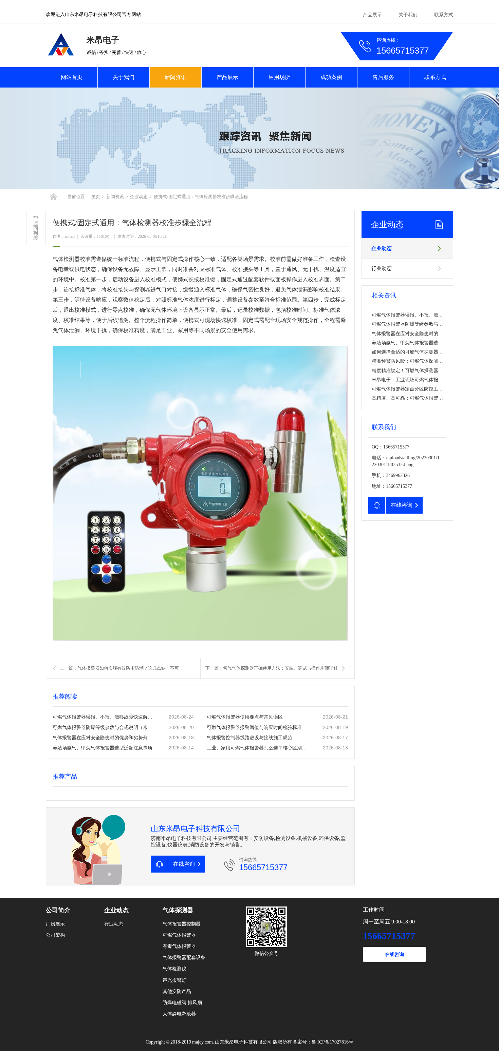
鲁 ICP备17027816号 (332, 1042)
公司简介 (58, 910)
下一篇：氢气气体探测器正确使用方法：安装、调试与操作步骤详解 (271, 668)
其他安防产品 (177, 991)
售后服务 (383, 77)
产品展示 (372, 14)
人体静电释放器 (179, 1013)
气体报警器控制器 (182, 923)
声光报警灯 (174, 980)
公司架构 (55, 935)
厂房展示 (55, 923)
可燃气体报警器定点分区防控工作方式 (412, 388)
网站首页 (71, 77)
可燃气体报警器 (179, 935)
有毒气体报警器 (179, 946)
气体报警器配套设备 (184, 957)
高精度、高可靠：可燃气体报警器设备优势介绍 (422, 398)
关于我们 (408, 14)
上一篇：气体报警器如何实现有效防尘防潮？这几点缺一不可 (119, 668)
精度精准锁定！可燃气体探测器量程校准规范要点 (424, 370)
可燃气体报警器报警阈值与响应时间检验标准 (254, 727)
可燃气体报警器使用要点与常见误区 (245, 717)
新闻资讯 (175, 77)
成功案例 (331, 77)
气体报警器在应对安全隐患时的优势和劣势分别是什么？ (104, 737)
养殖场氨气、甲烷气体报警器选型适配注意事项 (102, 747)
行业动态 (381, 268)
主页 (95, 196)
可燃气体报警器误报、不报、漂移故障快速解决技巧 (104, 717)
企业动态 (139, 196)
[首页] (53, 196)
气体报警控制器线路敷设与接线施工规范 (249, 737)
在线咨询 (394, 954)
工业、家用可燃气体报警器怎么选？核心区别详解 (258, 747)
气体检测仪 (174, 968)
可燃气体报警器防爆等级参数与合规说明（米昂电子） (104, 727)
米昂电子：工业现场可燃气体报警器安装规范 (419, 379)
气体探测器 (178, 910)
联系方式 (443, 14)
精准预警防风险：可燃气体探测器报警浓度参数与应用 (429, 361)
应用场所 (279, 77)
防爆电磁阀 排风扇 (182, 1002)
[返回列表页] (36, 228)
